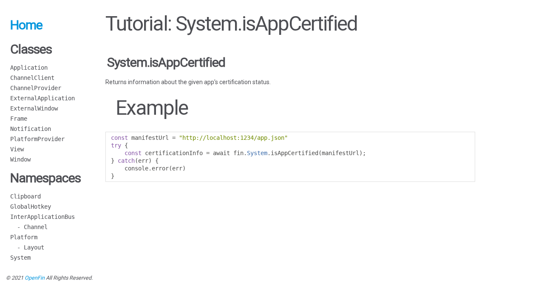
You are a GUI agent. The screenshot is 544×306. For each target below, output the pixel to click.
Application (29, 67)
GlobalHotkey (30, 206)
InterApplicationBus (42, 216)
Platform (23, 237)
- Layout (27, 247)
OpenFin (35, 278)
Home (26, 24)
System (20, 257)
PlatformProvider (37, 139)
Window (20, 159)
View (17, 149)
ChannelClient (32, 77)
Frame (18, 118)
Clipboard (25, 196)
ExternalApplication (42, 98)
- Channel (29, 227)
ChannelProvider (35, 88)
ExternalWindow (34, 108)
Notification (30, 128)
